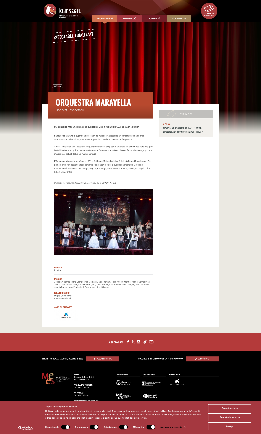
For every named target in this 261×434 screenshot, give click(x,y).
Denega (230, 426)
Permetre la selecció (230, 417)
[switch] (94, 427)
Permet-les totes (230, 408)
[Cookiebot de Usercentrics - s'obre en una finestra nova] (25, 428)
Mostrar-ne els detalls (171, 427)
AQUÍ (113, 183)
